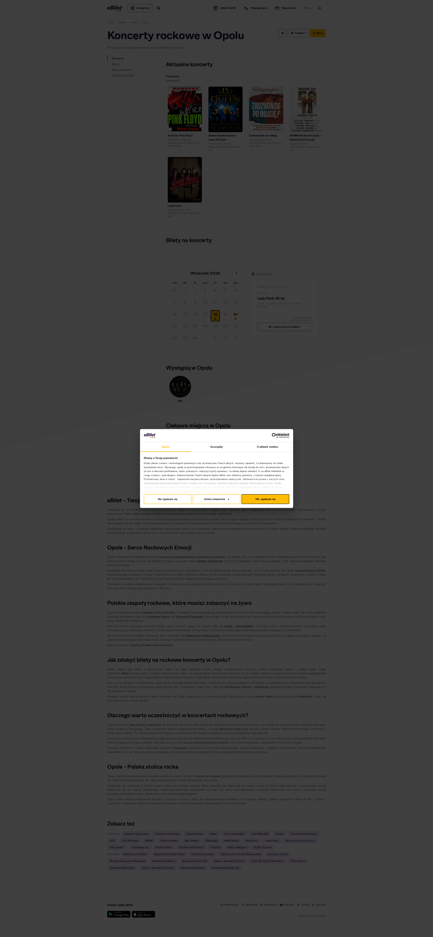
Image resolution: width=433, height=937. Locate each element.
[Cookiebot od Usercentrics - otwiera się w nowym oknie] (274, 435)
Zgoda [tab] (165, 446)
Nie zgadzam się (167, 498)
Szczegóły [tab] (216, 446)
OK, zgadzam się (265, 498)
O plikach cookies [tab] (267, 446)
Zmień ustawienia (214, 498)
